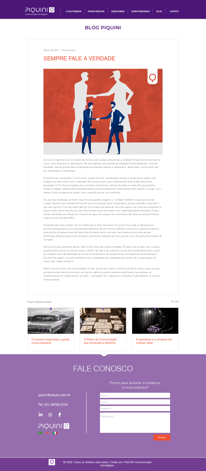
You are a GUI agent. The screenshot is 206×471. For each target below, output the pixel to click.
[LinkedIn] (40, 414)
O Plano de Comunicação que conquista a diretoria (100, 341)
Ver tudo (175, 301)
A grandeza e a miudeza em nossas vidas (154, 341)
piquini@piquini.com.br (54, 395)
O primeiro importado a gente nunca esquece (50, 341)
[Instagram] (50, 414)
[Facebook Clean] (59, 414)
